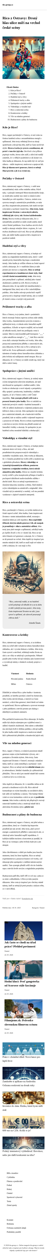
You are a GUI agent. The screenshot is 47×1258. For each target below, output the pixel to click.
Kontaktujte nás (27, 899)
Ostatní (42, 908)
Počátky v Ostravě (18, 94)
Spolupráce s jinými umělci (21, 103)
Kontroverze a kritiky (19, 113)
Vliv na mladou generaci (20, 116)
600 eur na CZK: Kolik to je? (17, 1130)
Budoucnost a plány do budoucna (24, 119)
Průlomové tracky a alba (20, 100)
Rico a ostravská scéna (19, 110)
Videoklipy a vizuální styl (21, 107)
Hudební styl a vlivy (19, 97)
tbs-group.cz (8, 5)
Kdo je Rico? (16, 90)
